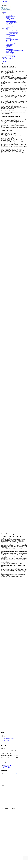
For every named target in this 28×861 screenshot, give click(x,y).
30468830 (6, 740)
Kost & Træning (16, 842)
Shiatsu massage (19, 835)
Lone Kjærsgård (16, 813)
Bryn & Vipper (16, 849)
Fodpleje (15, 827)
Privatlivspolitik (6, 767)
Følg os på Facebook (7, 765)
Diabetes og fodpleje (20, 831)
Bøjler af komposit (20, 828)
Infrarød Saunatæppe (17, 850)
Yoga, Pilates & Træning (16, 856)
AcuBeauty (15, 838)
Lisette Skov (16, 818)
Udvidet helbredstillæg (21, 830)
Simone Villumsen (17, 816)
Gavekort (13, 858)
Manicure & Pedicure (18, 853)
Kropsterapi (15, 844)
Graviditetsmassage (20, 833)
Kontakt (15, 825)
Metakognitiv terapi (17, 843)
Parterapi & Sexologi (17, 841)
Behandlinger (14, 826)
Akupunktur (16, 836)
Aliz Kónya (15, 815)
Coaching (15, 845)
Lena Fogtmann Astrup (18, 819)
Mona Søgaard (16, 821)
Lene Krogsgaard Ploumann (19, 820)
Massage (15, 832)
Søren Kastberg (16, 824)
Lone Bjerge (16, 822)
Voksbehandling (16, 847)
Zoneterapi (15, 839)
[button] (5, 155)
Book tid (12, 859)
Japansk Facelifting (17, 852)
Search (5, 5)
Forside (12, 810)
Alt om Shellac (19, 854)
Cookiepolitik (6, 766)
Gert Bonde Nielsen (17, 814)
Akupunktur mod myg (21, 837)
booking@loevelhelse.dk (9, 738)
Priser (12, 855)
